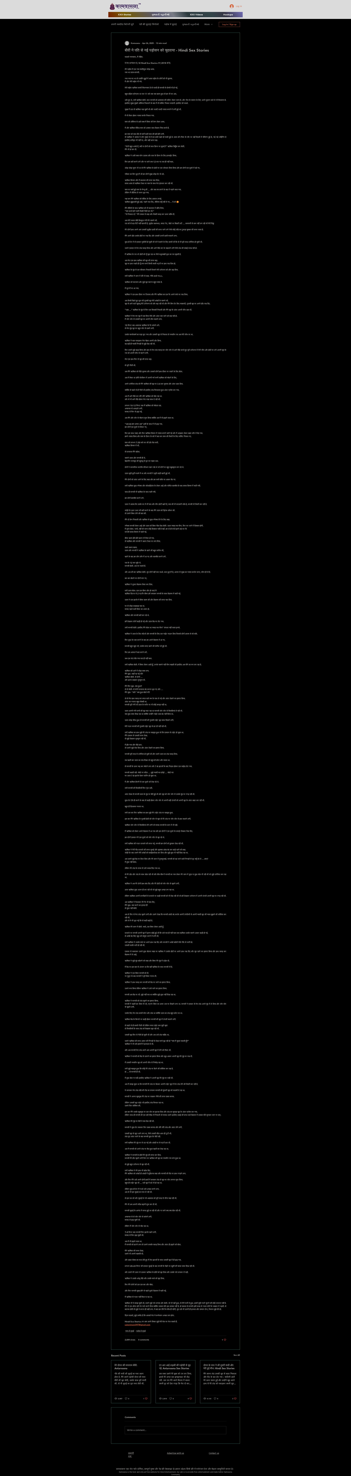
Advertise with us (175, 1453)
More (207, 24)
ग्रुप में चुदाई (129, 1331)
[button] (196, 14)
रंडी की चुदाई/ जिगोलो (149, 24)
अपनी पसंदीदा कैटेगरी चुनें (122, 24)
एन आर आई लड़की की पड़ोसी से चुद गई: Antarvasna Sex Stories (175, 1367)
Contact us (214, 1453)
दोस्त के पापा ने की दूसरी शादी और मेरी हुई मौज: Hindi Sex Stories (218, 1367)
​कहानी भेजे (131, 1455)
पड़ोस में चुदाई (170, 24)
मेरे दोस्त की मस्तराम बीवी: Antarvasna (125, 1367)
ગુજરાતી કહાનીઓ (190, 24)
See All (237, 1355)
